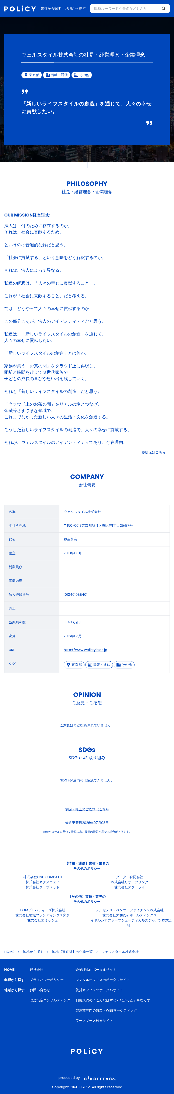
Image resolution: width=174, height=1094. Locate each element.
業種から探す (51, 8)
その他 (127, 664)
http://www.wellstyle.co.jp (85, 649)
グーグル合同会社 (129, 877)
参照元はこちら (154, 452)
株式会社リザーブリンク (129, 882)
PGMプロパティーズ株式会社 (42, 910)
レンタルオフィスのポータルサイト (103, 979)
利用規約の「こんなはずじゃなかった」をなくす (113, 1000)
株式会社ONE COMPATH (42, 877)
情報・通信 (101, 664)
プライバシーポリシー (47, 979)
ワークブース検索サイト (94, 1020)
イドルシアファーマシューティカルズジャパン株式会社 (131, 923)
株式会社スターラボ (129, 887)
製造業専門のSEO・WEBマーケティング (106, 1010)
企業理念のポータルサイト (96, 969)
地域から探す (75, 8)
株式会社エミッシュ (42, 920)
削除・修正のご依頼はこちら (87, 809)
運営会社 (36, 969)
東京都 (77, 664)
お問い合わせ (40, 990)
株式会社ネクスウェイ (43, 882)
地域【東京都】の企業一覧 (72, 951)
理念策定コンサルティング (50, 1000)
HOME (9, 951)
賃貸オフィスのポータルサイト (99, 990)
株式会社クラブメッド (43, 887)
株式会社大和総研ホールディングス (129, 915)
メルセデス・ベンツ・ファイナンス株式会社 (130, 910)
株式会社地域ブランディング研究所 (42, 915)
